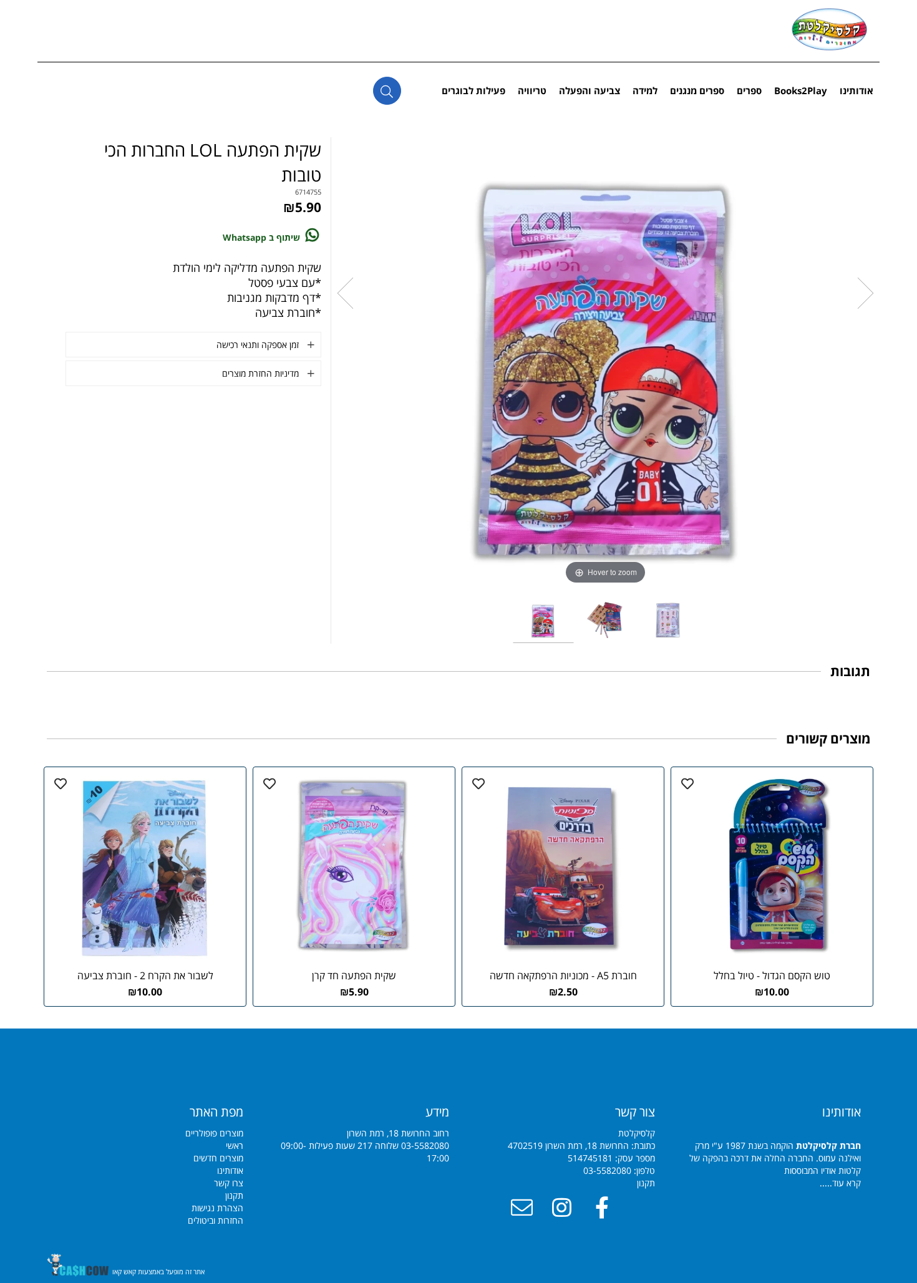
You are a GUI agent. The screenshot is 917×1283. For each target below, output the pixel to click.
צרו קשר (228, 1183)
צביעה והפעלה (589, 90)
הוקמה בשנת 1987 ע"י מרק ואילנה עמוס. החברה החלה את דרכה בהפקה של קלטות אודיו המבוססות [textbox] (775, 1146)
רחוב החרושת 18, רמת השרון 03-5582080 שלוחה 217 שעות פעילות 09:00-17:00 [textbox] (365, 1133)
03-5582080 (607, 1170)
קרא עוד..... (840, 1183)
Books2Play (800, 90)
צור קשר (635, 1111)
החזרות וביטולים (215, 1220)
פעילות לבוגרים (473, 90)
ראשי (234, 1145)
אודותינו (856, 90)
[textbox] (149, 1112)
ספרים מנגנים (697, 90)
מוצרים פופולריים (214, 1133)
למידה (645, 90)
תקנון (646, 1183)
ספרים (749, 90)
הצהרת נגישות (217, 1208)
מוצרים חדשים (218, 1158)
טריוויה (532, 90)
